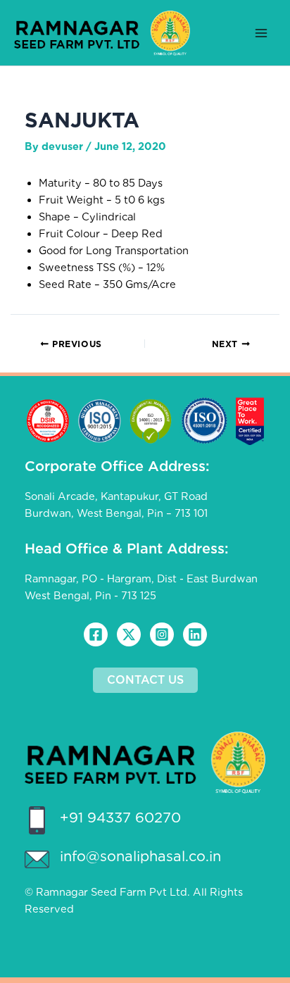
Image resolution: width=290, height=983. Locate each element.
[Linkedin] (195, 634)
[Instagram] (162, 634)
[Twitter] (129, 634)
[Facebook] (96, 634)
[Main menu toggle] (261, 33)
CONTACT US (145, 680)
